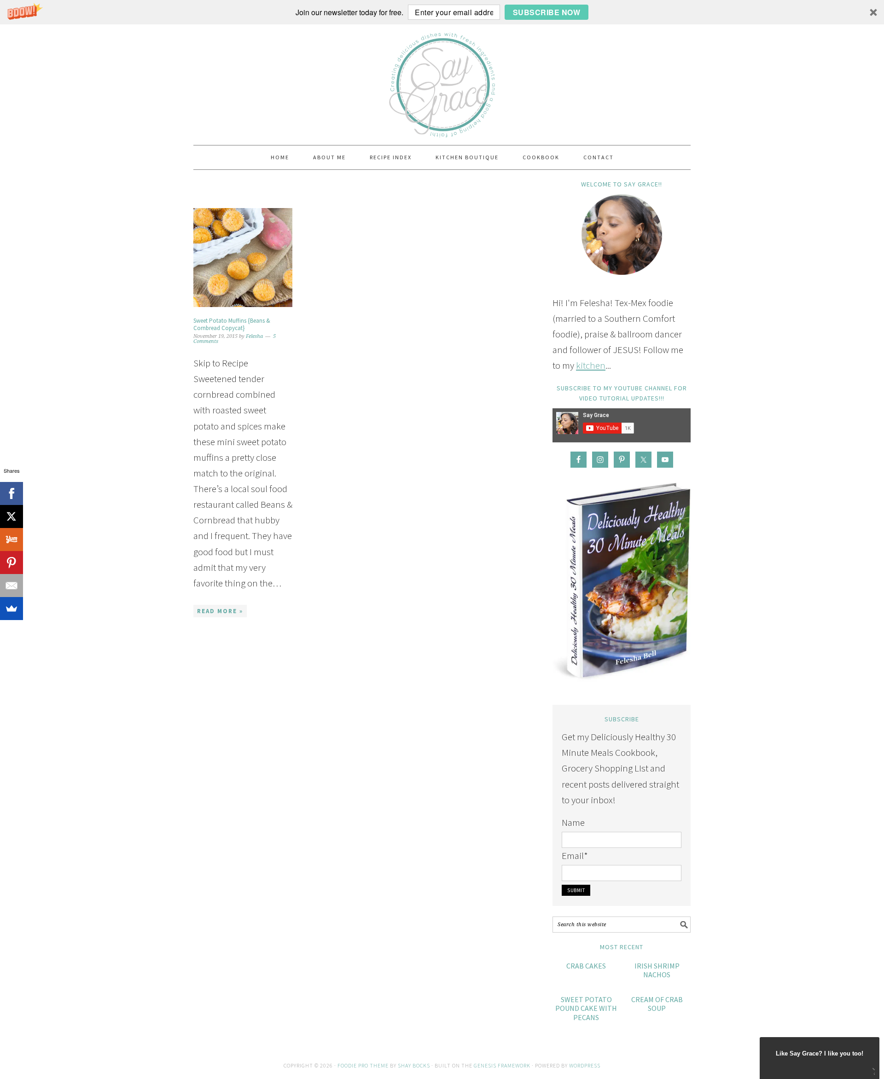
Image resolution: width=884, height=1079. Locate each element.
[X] (11, 516)
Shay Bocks (414, 1065)
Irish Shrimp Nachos (657, 970)
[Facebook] (11, 493)
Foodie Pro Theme (363, 1065)
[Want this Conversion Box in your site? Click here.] (873, 1072)
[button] (442, 12)
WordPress (584, 1065)
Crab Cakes (586, 965)
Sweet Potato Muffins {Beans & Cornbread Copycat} (231, 324)
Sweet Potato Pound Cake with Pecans (586, 1008)
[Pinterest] (11, 562)
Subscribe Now (547, 12)
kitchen (590, 365)
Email (575, 855)
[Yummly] (11, 539)
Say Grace (442, 80)
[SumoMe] (11, 608)
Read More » (220, 611)
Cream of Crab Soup (657, 1004)
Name (573, 822)
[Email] (11, 585)
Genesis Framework (502, 1065)
